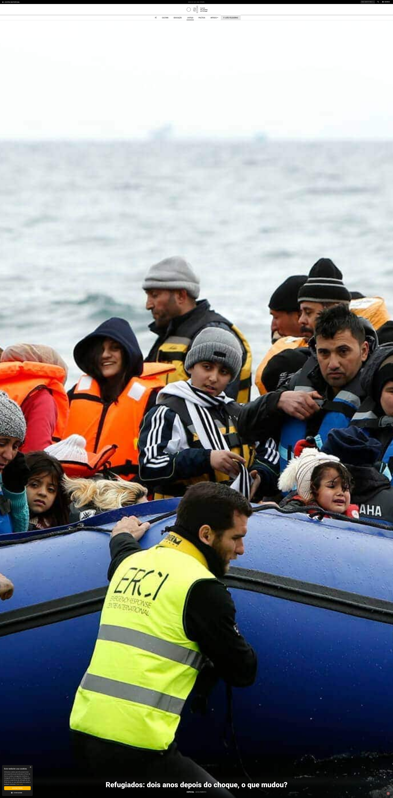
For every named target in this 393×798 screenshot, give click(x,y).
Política (202, 18)
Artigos (214, 18)
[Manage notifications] (388, 793)
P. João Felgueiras (231, 18)
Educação (178, 18)
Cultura (165, 18)
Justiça (190, 18)
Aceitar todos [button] (17, 788)
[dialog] (17, 780)
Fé (156, 18)
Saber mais (19, 784)
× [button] (30, 767)
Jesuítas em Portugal (12, 2)
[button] (17, 792)
